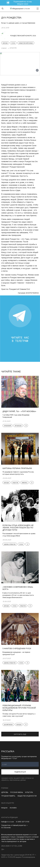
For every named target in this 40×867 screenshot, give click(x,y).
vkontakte (13, 808)
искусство (15, 482)
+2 (27, 544)
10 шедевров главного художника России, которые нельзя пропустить (18, 473)
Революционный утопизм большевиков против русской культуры (19, 707)
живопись (24, 482)
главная (3, 48)
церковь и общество (10, 544)
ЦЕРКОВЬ (4, 792)
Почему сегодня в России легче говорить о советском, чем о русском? (19, 715)
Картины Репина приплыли (17, 468)
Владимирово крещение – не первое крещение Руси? (16, 653)
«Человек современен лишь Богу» (18, 588)
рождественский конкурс (26, 43)
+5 (25, 724)
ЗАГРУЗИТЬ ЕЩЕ (20, 734)
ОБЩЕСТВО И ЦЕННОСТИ (26, 796)
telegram (4, 808)
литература (18, 425)
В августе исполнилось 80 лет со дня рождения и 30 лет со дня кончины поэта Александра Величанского (18, 595)
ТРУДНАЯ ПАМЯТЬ (8, 796)
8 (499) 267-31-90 (22, 822)
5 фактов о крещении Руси (17, 648)
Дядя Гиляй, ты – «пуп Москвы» (19, 411)
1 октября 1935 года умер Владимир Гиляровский (16, 416)
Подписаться (20, 772)
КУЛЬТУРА (13, 48)
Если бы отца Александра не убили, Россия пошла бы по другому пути (18, 527)
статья (13, 43)
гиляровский (7, 425)
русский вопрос (8, 724)
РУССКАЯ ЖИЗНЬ (16, 792)
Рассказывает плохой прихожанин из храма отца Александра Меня (19, 535)
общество (23, 606)
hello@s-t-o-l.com (7, 822)
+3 (26, 425)
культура (5, 43)
